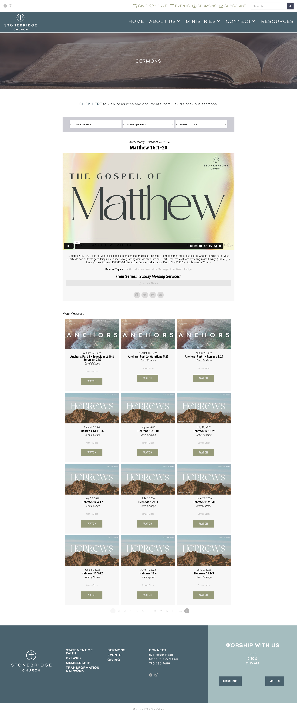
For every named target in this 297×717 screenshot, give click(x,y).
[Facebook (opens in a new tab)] (5, 6)
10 (167, 610)
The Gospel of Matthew (137, 269)
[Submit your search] (290, 6)
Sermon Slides (150, 283)
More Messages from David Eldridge (172, 269)
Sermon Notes (204, 585)
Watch (91, 381)
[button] (230, 681)
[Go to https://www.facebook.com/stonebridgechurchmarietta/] (150, 675)
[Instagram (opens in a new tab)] (10, 6)
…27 (180, 610)
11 (173, 610)
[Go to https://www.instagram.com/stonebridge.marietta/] (156, 675)
